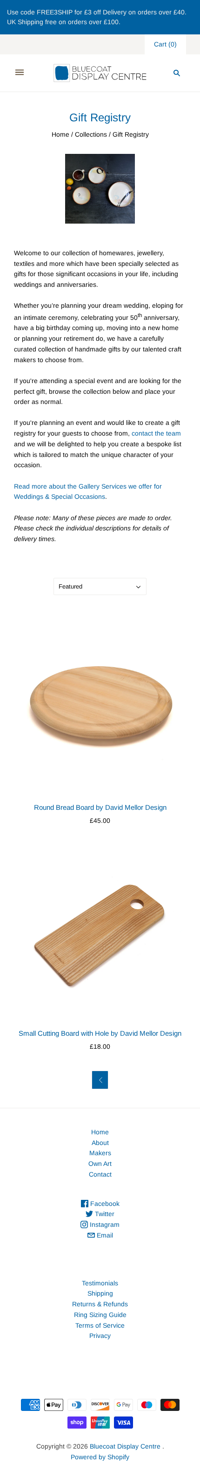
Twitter (103, 1214)
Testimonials (100, 1283)
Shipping (100, 1293)
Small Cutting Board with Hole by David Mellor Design (100, 1033)
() (165, 44)
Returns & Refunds (100, 1304)
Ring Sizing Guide (100, 1314)
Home (60, 134)
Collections (91, 134)
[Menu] (19, 73)
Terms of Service (100, 1325)
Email (104, 1235)
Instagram (104, 1224)
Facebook (104, 1203)
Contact (100, 1174)
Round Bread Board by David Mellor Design (100, 807)
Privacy (100, 1335)
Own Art (100, 1163)
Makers (100, 1153)
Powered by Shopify (100, 1457)
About (100, 1142)
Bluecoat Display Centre (125, 1446)
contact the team (156, 433)
